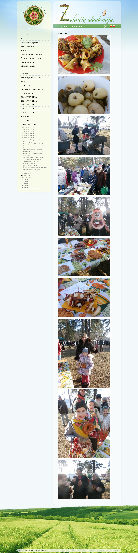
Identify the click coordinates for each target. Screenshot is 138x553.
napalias (116, 550)
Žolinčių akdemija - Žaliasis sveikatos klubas (34, 14)
